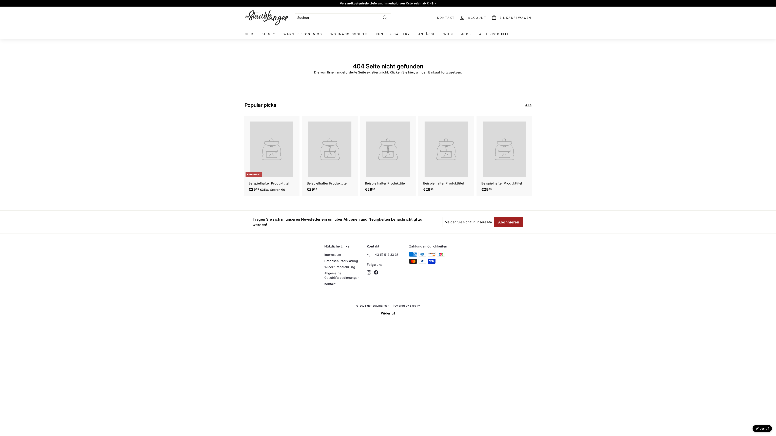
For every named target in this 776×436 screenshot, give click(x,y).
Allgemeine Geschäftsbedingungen (342, 275)
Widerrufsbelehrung (339, 267)
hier (411, 72)
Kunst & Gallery (393, 34)
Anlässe (426, 34)
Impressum (332, 255)
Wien (448, 34)
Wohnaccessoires (349, 34)
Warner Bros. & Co (303, 34)
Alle (528, 105)
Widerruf (388, 313)
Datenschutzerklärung (341, 261)
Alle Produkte (494, 34)
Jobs (466, 34)
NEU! (249, 34)
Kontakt (446, 17)
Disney (268, 34)
